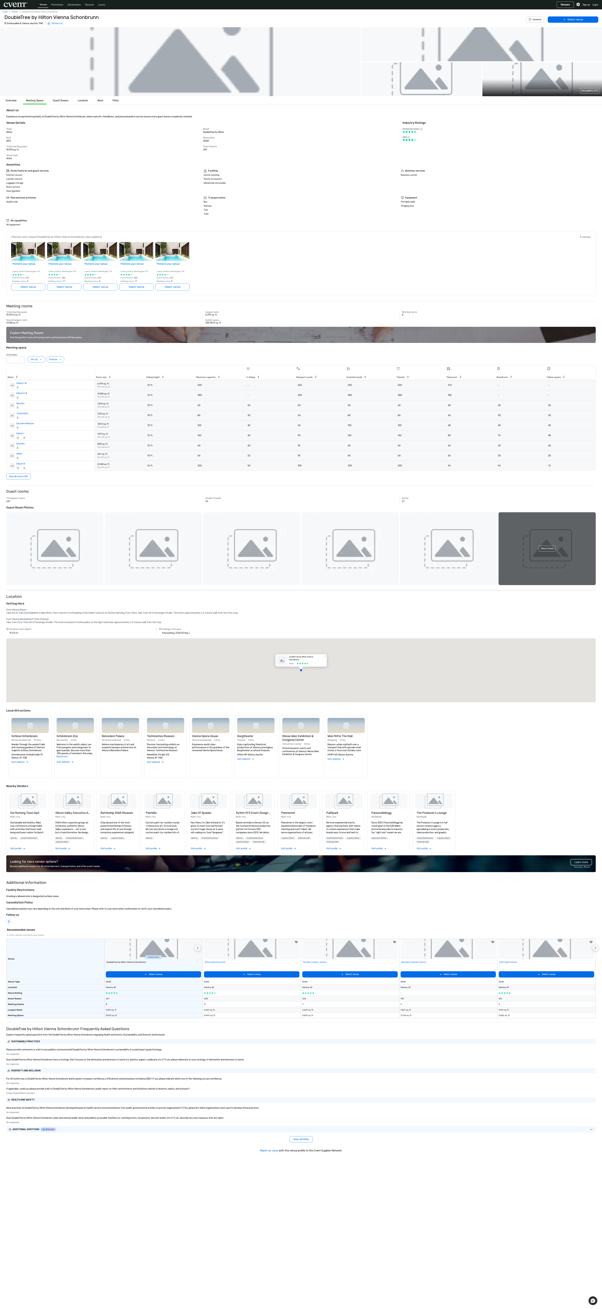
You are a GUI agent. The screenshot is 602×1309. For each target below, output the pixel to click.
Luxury (101, 4)
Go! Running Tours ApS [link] (24, 813)
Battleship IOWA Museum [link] (116, 813)
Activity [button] (14, 838)
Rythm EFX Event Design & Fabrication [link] (253, 813)
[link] (27, 800)
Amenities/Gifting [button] (379, 838)
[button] (180, 61)
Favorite (537, 19)
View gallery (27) (589, 90)
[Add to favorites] (296, 942)
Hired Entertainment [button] (29, 838)
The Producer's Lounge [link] (432, 813)
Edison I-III (21, 383)
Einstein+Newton (25, 423)
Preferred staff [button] (258, 842)
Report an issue (269, 1150)
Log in (595, 4)
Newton (20, 403)
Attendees (11, 355)
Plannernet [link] (288, 813)
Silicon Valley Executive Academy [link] (72, 813)
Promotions (57, 4)
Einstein (20, 443)
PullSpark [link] (332, 813)
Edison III (20, 463)
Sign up (586, 4)
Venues (43, 4)
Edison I (20, 433)
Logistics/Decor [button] (62, 842)
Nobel (19, 453)
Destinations (74, 4)
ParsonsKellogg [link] (381, 813)
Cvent (5, 12)
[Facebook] (8, 921)
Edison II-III (21, 393)
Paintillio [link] (151, 813)
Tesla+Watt (22, 413)
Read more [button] (62, 756)
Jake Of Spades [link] (201, 813)
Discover (89, 4)
